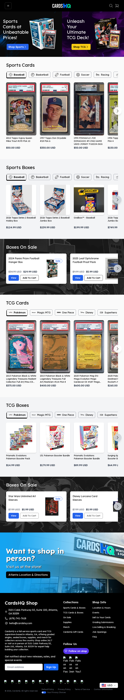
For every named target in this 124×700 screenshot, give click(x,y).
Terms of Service (82, 689)
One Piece (68, 312)
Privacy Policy (64, 689)
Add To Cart (29, 278)
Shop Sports (16, 46)
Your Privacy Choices (56, 692)
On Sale (67, 617)
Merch (66, 627)
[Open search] (111, 6)
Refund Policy (48, 689)
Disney (89, 312)
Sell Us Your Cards (101, 617)
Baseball (19, 74)
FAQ (94, 636)
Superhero (111, 312)
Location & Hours (101, 607)
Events (95, 612)
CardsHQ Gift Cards (73, 632)
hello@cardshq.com (20, 623)
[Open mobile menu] (8, 5)
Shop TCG (79, 46)
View (13, 278)
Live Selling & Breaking (104, 627)
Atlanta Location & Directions (28, 574)
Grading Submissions (103, 622)
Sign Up (51, 667)
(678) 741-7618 (17, 618)
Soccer (85, 74)
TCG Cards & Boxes (73, 612)
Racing (105, 74)
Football (65, 74)
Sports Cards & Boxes (74, 607)
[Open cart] (117, 5)
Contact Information (103, 689)
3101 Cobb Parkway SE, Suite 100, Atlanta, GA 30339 (33, 611)
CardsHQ (16, 691)
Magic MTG (44, 312)
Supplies (67, 622)
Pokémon (20, 312)
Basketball (42, 74)
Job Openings (99, 632)
